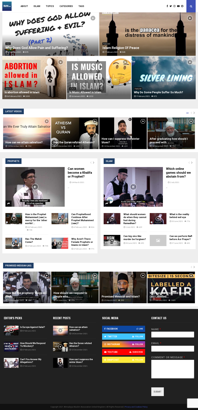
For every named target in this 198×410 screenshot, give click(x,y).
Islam (37, 6)
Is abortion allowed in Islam (22, 92)
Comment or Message (168, 357)
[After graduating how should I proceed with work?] (171, 133)
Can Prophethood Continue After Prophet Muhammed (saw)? (82, 219)
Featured (106, 44)
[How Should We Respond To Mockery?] (11, 347)
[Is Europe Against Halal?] (11, 330)
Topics (50, 6)
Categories (66, 6)
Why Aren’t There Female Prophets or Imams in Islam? (82, 242)
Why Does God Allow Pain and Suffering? (36, 48)
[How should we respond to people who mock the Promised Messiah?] (75, 287)
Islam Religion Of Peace (120, 48)
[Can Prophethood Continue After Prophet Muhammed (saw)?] (60, 218)
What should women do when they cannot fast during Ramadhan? (134, 219)
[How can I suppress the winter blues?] (123, 133)
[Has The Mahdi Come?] (13, 243)
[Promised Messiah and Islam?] (123, 287)
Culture (72, 89)
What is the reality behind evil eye (179, 216)
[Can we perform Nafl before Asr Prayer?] (158, 240)
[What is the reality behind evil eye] (158, 218)
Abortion (8, 89)
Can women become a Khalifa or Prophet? (80, 172)
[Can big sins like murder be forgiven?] (112, 240)
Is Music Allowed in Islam (85, 92)
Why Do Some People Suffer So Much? (158, 92)
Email (156, 343)
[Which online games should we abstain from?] (133, 187)
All (187, 113)
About (24, 6)
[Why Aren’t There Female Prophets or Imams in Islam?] (60, 243)
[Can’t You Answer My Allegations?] (11, 363)
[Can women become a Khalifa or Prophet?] (35, 187)
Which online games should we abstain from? (178, 172)
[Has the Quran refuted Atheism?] (75, 133)
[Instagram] (175, 6)
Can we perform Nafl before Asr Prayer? (181, 237)
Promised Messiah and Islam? (121, 296)
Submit (157, 391)
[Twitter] (171, 6)
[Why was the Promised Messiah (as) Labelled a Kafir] (171, 287)
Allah (8, 44)
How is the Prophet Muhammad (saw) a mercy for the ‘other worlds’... (36, 219)
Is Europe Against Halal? (32, 327)
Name (156, 329)
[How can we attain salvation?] (27, 133)
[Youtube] (179, 6)
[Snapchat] (183, 6)
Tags (81, 6)
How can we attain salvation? (24, 142)
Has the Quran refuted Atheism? (74, 142)
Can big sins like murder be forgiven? (134, 237)
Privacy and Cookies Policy (136, 407)
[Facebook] (168, 6)
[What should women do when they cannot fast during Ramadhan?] (112, 218)
